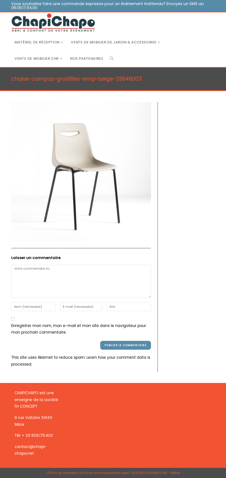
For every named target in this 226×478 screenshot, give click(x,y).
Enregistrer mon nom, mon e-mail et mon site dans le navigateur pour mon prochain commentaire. (78, 329)
